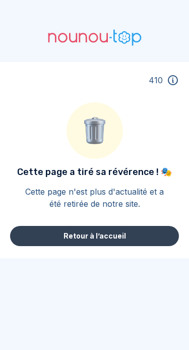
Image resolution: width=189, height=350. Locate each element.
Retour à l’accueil (95, 235)
